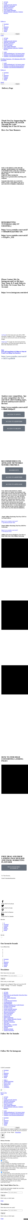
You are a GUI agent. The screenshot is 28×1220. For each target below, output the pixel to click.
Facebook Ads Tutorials (9, 1006)
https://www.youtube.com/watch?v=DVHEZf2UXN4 (9, 530)
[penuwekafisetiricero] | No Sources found (14, 53)
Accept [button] (8, 1132)
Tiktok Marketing (8, 1026)
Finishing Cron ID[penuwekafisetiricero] (14, 56)
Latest (5, 52)
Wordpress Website (8, 1029)
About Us (6, 1085)
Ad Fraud (3, 335)
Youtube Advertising (9, 1030)
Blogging (6, 993)
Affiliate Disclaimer (8, 1081)
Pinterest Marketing (8, 1017)
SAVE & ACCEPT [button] (5, 1182)
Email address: (4, 975)
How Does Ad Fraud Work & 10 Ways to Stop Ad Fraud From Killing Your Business (13, 351)
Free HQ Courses (8, 9)
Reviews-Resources (8, 7)
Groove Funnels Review (10, 1010)
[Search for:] (8, 34)
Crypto (5, 3)
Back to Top (4, 1092)
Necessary (5, 1161)
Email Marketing (8, 1003)
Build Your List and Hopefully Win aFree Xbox (15, 995)
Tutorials (6, 1027)
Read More (18, 1132)
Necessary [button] (3, 1159)
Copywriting (7, 996)
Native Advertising (8, 1013)
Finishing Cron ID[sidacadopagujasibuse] (14, 55)
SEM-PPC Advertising (9, 6)
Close (2, 1094)
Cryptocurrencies (8, 1002)
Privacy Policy (7, 1083)
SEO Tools (6, 1023)
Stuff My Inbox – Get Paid (10, 1024)
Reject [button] (12, 1132)
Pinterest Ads (7, 1016)
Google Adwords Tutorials (10, 4)
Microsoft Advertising (9, 1012)
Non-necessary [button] (4, 1170)
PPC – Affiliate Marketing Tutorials (12, 1019)
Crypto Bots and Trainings (10, 1000)
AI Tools (6, 2)
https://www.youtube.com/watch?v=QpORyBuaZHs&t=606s (9, 522)
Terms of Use (7, 1084)
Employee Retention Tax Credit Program (14, 1005)
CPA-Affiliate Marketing (10, 10)
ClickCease (4, 342)
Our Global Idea (8, 1014)
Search (17, 34)
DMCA (6, 1080)
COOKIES (6, 1087)
